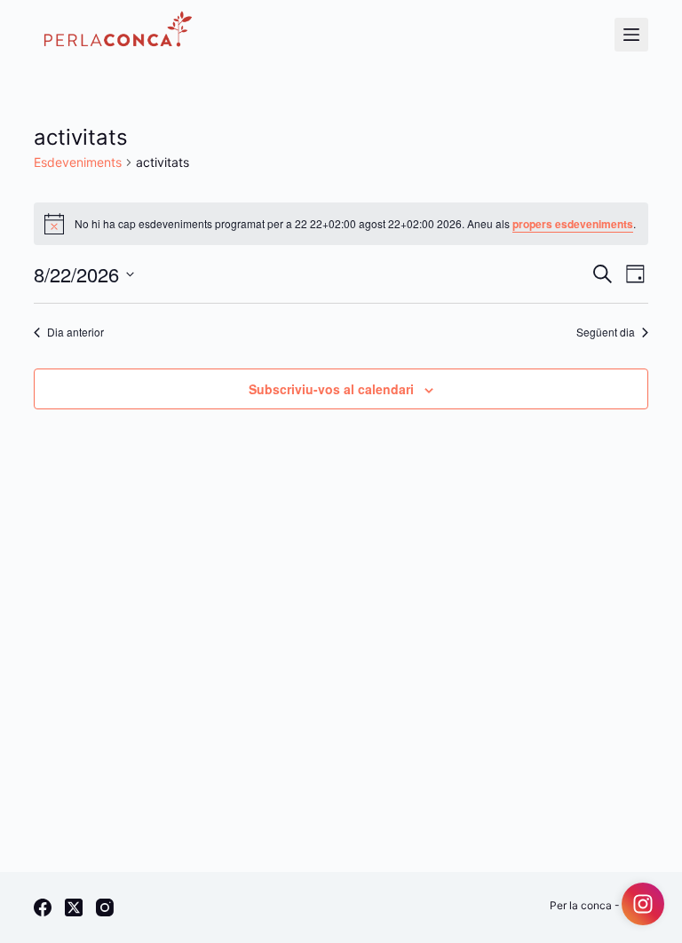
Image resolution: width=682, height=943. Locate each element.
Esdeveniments (78, 162)
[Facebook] (43, 907)
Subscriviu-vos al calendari (331, 389)
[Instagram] (105, 907)
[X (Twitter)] (74, 907)
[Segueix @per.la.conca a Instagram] (643, 904)
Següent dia (605, 332)
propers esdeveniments (572, 224)
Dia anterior (75, 332)
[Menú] (631, 35)
